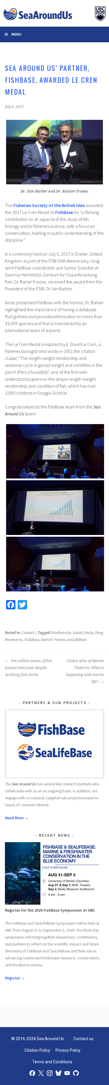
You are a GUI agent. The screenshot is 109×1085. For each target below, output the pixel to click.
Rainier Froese (53, 640)
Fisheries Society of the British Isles (49, 205)
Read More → (16, 817)
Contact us (83, 1038)
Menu (16, 34)
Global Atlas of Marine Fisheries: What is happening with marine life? (85, 671)
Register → (15, 977)
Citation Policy (37, 1050)
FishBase (64, 212)
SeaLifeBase (77, 640)
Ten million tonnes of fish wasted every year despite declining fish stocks (28, 668)
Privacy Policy (68, 1050)
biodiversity (61, 633)
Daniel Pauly (83, 633)
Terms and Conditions (52, 1062)
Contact (28, 633)
